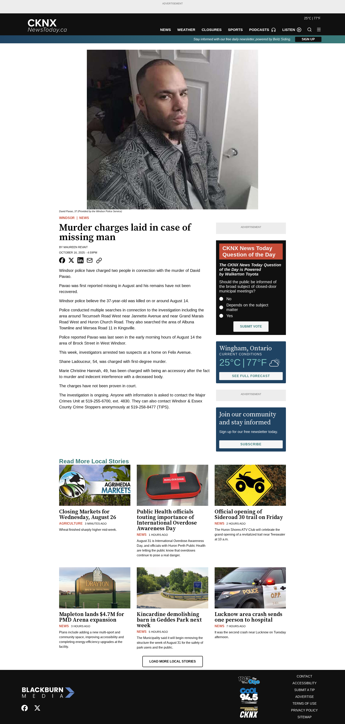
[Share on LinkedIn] (80, 260)
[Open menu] (318, 29)
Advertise (304, 696)
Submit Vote (251, 326)
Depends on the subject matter (247, 307)
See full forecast (251, 376)
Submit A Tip (304, 690)
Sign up (308, 39)
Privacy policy (304, 710)
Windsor (67, 218)
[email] (90, 260)
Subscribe (251, 444)
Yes (229, 316)
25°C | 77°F (312, 18)
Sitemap (304, 717)
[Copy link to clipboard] (99, 260)
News (84, 218)
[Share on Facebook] (62, 260)
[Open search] (309, 29)
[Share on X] (71, 260)
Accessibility (304, 683)
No (228, 299)
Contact (304, 676)
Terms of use (304, 703)
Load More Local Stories (172, 661)
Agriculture (71, 523)
